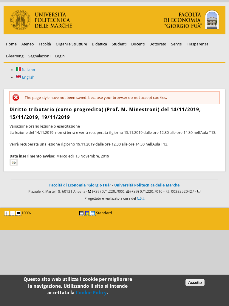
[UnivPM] (115, 33)
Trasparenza (197, 44)
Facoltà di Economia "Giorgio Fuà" (80, 185)
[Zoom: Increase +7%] (6, 213)
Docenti (138, 44)
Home (11, 44)
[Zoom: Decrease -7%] (12, 213)
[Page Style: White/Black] (81, 213)
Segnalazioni (39, 56)
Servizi (176, 44)
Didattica (99, 44)
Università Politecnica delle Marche (147, 185)
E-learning (15, 56)
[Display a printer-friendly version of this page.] (14, 162)
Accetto (195, 282)
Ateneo (27, 44)
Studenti (119, 44)
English (28, 77)
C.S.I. (141, 198)
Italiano (28, 70)
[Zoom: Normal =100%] (18, 213)
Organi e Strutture (71, 44)
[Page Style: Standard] (92, 213)
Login (60, 56)
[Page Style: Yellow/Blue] (87, 213)
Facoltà (45, 44)
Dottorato (157, 44)
